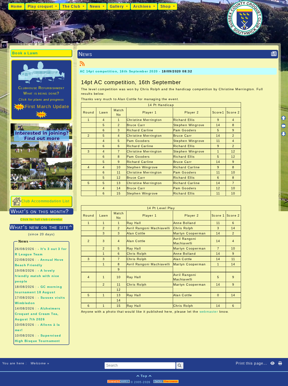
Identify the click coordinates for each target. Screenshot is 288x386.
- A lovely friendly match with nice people (37, 276)
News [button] (96, 6)
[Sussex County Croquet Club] (245, 18)
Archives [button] (142, 6)
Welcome (38, 363)
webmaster (209, 311)
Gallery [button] (117, 6)
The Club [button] (72, 6)
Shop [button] (166, 6)
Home (16, 6)
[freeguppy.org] (119, 382)
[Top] (283, 118)
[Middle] (283, 126)
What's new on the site (40, 227)
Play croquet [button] (41, 6)
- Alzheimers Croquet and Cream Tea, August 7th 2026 (37, 314)
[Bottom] (283, 134)
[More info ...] (166, 382)
